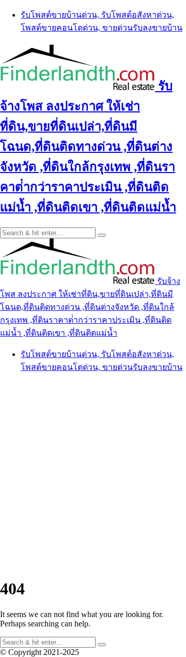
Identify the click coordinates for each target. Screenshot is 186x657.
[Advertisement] (93, 475)
